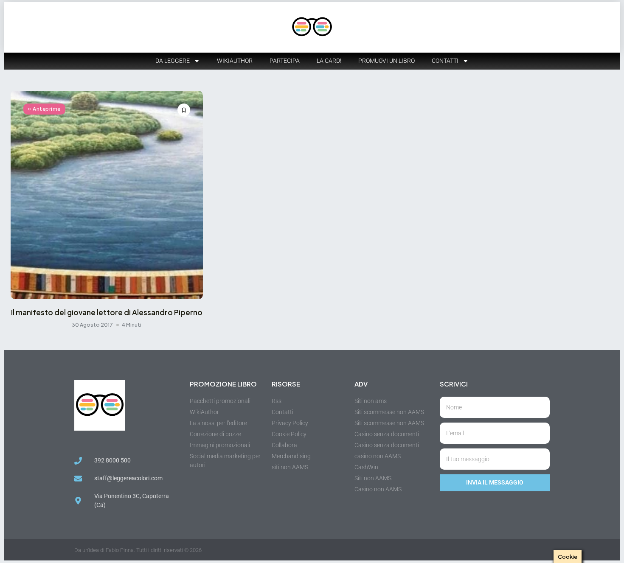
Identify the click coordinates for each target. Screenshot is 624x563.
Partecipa (285, 60)
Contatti (445, 60)
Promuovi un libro (386, 60)
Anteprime (47, 109)
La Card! (329, 60)
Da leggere (172, 60)
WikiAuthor (235, 60)
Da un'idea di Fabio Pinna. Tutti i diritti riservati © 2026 (138, 550)
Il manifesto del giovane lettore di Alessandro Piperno (106, 312)
